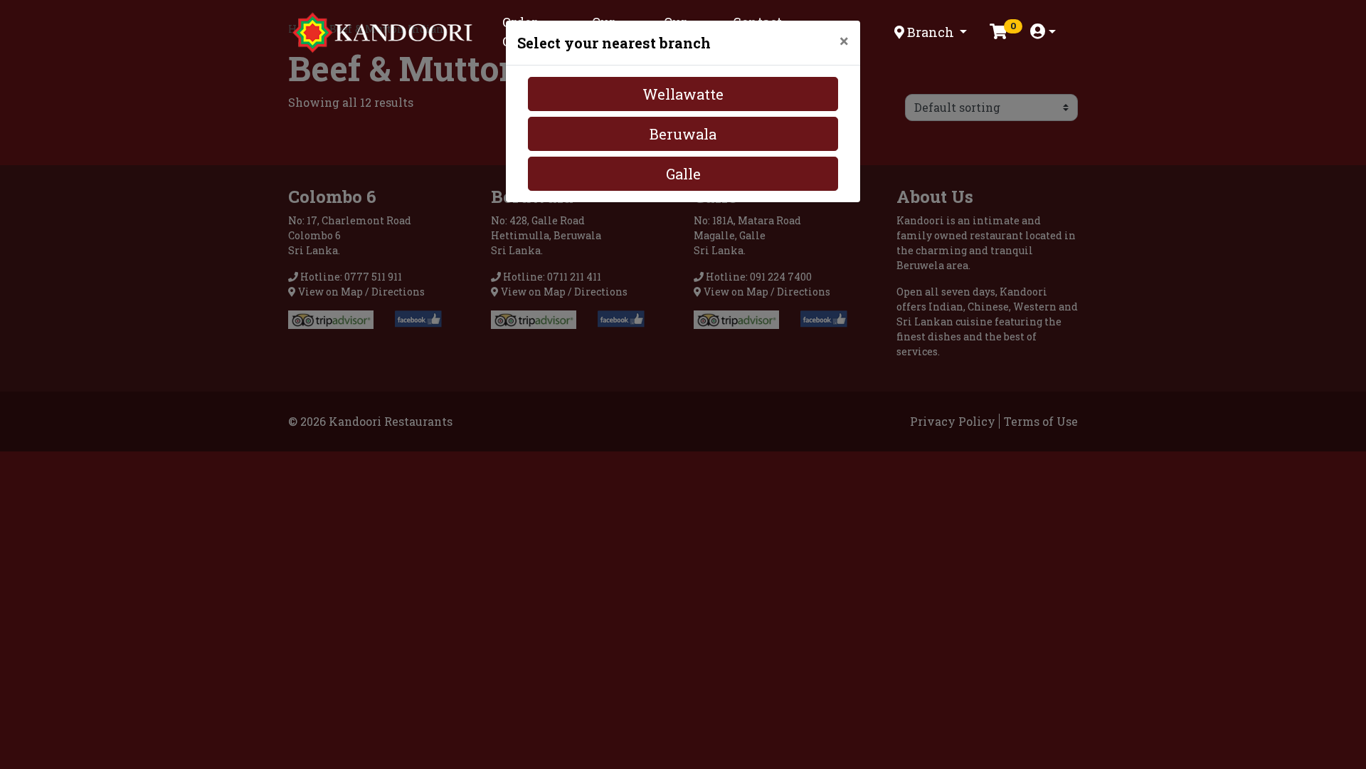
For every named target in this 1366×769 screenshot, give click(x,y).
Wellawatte (683, 94)
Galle (683, 173)
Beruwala (683, 134)
